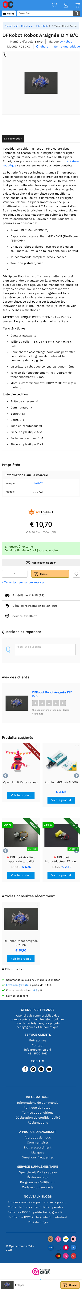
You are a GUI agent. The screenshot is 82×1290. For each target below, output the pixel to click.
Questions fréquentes (38, 1157)
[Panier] (74, 5)
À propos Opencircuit (37, 1132)
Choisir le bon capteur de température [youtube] (38, 1207)
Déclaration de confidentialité (37, 1117)
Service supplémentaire (37, 1166)
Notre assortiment (37, 1147)
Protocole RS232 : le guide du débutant (37, 1217)
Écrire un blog (37, 1177)
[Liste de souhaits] (51, 5)
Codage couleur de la (38, 1187)
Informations (37, 1097)
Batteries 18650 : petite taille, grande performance (38, 1212)
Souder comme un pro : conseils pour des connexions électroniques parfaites (38, 1202)
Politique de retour (38, 1107)
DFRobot (37, 483)
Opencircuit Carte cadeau (38, 1172)
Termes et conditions (37, 1112)
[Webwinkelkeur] (41, 1272)
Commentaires (38, 1142)
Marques (37, 1152)
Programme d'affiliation (37, 1182)
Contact (38, 1045)
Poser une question (28, 646)
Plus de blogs (38, 1222)
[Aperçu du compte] (62, 5)
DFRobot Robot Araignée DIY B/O (52, 694)
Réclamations (38, 1122)
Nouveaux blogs (38, 1196)
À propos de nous (38, 1137)
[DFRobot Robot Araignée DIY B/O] (17, 703)
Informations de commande (37, 1102)
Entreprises (37, 1040)
